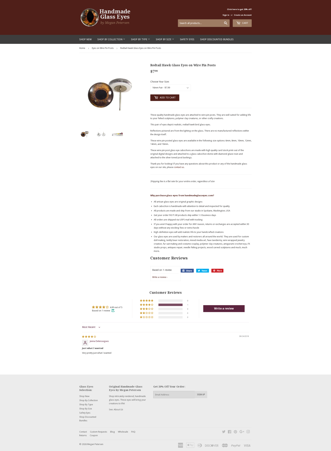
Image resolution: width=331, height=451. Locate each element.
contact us (179, 167)
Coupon (94, 435)
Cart (244, 23)
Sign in (226, 15)
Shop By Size (164, 39)
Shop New (85, 39)
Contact (83, 431)
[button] (147, 305)
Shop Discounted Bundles (217, 39)
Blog (112, 431)
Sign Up (201, 394)
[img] (89, 336)
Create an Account (243, 15)
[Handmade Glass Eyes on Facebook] (229, 432)
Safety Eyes (187, 39)
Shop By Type (139, 39)
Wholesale (123, 431)
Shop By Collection (110, 39)
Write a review (159, 277)
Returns (83, 435)
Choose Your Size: (159, 81)
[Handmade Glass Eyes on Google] (241, 432)
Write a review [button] (224, 308)
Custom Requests (98, 431)
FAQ (133, 431)
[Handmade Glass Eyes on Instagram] (248, 432)
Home (82, 48)
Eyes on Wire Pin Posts (103, 48)
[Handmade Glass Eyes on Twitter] (223, 432)
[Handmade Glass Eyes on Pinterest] (235, 432)
